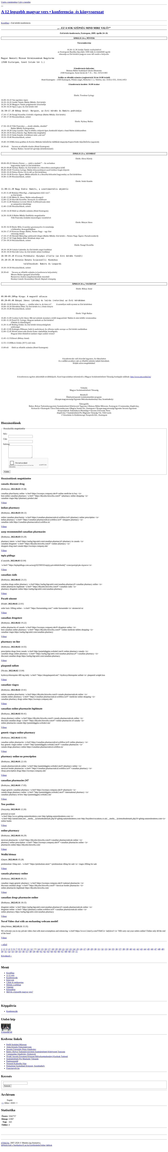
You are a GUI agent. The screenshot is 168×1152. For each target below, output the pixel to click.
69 (69, 951)
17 (49, 949)
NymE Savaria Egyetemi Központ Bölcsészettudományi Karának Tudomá (37, 1056)
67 (62, 951)
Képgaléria (10, 989)
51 (6, 951)
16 (46, 949)
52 (9, 951)
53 (13, 951)
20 (60, 949)
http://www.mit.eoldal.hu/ (140, 377)
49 (163, 949)
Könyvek (10, 980)
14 (39, 949)
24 (74, 949)
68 (66, 951)
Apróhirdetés (34, 1145)
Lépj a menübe (24, 2)
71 (76, 951)
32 (102, 949)
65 (55, 951)
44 (145, 949)
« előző (4, 944)
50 (2, 951)
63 (48, 951)
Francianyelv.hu (13, 1068)
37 (120, 949)
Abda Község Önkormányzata (19, 1047)
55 (20, 951)
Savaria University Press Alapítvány (21, 1049)
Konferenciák (12, 978)
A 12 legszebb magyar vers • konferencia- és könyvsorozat (52, 11)
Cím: (5, 439)
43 (141, 949)
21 (63, 949)
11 (28, 949)
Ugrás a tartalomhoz (9, 2)
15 (42, 949)
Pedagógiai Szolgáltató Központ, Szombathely (25, 1066)
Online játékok (46, 1145)
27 (85, 949)
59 (34, 951)
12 (31, 949)
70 (73, 951)
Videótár (9, 987)
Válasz (4, 503)
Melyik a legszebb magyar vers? (19, 992)
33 (106, 949)
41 (134, 949)
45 (148, 949)
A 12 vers (10, 975)
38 (124, 949)
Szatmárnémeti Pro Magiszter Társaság (22, 1059)
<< (2, 1103)
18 (53, 949)
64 (52, 951)
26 (81, 949)
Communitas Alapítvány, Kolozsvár (21, 1054)
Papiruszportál (12, 1061)
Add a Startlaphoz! (15, 1145)
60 (37, 951)
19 (56, 949)
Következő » (6, 956)
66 (59, 951)
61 (41, 951)
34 (109, 949)
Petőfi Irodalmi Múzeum (16, 1044)
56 (23, 951)
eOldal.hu (5, 1143)
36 (117, 949)
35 (113, 949)
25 (78, 949)
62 (45, 951)
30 (95, 949)
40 (131, 949)
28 (88, 949)
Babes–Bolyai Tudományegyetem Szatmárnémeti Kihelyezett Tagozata (35, 1052)
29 (92, 949)
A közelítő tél (6, 1032)
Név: (5, 434)
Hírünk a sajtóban (13, 985)
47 (155, 949)
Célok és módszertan (14, 982)
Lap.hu (26, 1145)
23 (70, 949)
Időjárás (4, 1145)
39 (127, 949)
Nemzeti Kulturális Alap (16, 1063)
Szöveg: (6, 444)
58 (30, 951)
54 (16, 951)
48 (159, 949)
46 (152, 949)
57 (27, 951)
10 (24, 949)
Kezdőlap (5, 23)
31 (99, 949)
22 (67, 949)
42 (138, 949)
